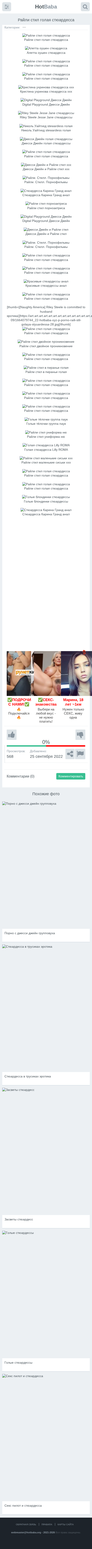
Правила (47, 1524)
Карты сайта (66, 1524)
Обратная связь (26, 1524)
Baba (46, 6)
